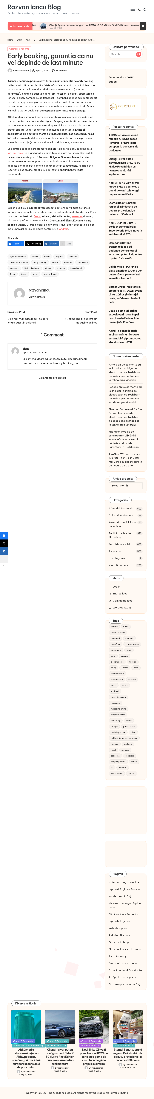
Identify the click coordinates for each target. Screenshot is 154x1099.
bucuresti (115, 638)
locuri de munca (118, 697)
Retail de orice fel (119, 544)
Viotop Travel (15, 153)
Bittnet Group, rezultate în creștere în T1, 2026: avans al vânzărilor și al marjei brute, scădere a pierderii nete (125, 294)
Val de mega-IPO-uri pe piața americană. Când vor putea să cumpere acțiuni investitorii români (125, 272)
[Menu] (132, 10)
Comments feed (122, 600)
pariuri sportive (118, 732)
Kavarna (68, 262)
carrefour (115, 644)
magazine (115, 703)
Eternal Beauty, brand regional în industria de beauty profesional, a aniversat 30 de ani (123, 208)
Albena (35, 256)
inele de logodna (119, 928)
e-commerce (117, 662)
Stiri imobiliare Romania (123, 914)
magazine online (118, 709)
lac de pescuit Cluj (120, 896)
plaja (133, 732)
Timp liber (115, 551)
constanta (116, 650)
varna (35, 274)
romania (61, 268)
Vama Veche (117, 773)
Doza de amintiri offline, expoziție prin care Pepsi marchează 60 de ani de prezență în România (124, 316)
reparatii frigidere (119, 921)
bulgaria (59, 256)
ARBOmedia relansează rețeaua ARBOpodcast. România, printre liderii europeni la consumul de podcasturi (123, 142)
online (129, 720)
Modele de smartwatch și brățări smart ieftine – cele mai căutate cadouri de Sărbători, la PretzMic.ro (124, 439)
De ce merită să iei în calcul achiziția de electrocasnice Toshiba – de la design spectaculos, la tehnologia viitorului (125, 372)
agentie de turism (18, 256)
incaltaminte (117, 679)
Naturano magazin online (124, 882)
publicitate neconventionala (124, 738)
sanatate (115, 756)
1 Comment (61, 70)
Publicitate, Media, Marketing (120, 535)
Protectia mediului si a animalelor (122, 524)
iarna (136, 667)
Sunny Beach (76, 268)
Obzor (48, 268)
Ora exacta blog (119, 942)
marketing (115, 720)
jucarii (125, 685)
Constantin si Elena (19, 262)
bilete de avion (118, 632)
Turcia (12, 274)
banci (125, 626)
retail (113, 750)
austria (114, 626)
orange (114, 726)
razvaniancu (39, 290)
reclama (115, 744)
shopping (129, 756)
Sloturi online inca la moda (125, 949)
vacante (122, 767)
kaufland (115, 691)
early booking (40, 262)
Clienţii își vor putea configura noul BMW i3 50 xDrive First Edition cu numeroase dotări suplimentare (81, 25)
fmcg (113, 667)
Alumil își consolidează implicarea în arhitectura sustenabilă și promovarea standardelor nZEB (125, 336)
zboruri (131, 773)
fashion (132, 662)
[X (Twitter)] (4, 543)
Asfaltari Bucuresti (120, 935)
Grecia (55, 262)
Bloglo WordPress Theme (112, 1092)
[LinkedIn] (4, 551)
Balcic (37, 216)
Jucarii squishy (117, 956)
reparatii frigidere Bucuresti (125, 889)
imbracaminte (117, 673)
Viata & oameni (118, 565)
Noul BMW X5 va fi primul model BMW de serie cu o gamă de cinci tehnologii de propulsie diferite (124, 188)
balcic (47, 256)
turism (24, 274)
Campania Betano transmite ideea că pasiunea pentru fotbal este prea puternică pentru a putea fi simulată (125, 250)
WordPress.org (122, 607)
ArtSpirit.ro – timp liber (123, 977)
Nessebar (77, 216)
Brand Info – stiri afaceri (124, 963)
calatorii (73, 256)
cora (113, 656)
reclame (128, 744)
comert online (132, 644)
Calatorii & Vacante (19, 48)
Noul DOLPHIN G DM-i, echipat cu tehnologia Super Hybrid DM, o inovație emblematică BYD (126, 228)
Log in (116, 586)
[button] (37, 297)
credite (124, 656)
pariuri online (129, 726)
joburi (113, 685)
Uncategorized (118, 558)
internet (132, 679)
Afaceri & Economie (121, 508)
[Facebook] (4, 535)
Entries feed (120, 593)
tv (112, 767)
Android (63, 228)
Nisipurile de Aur (32, 268)
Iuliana (113, 431)
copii (129, 650)
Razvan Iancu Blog (34, 7)
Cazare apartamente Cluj (124, 984)
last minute (83, 262)
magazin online (118, 714)
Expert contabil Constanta (125, 970)
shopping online (118, 761)
